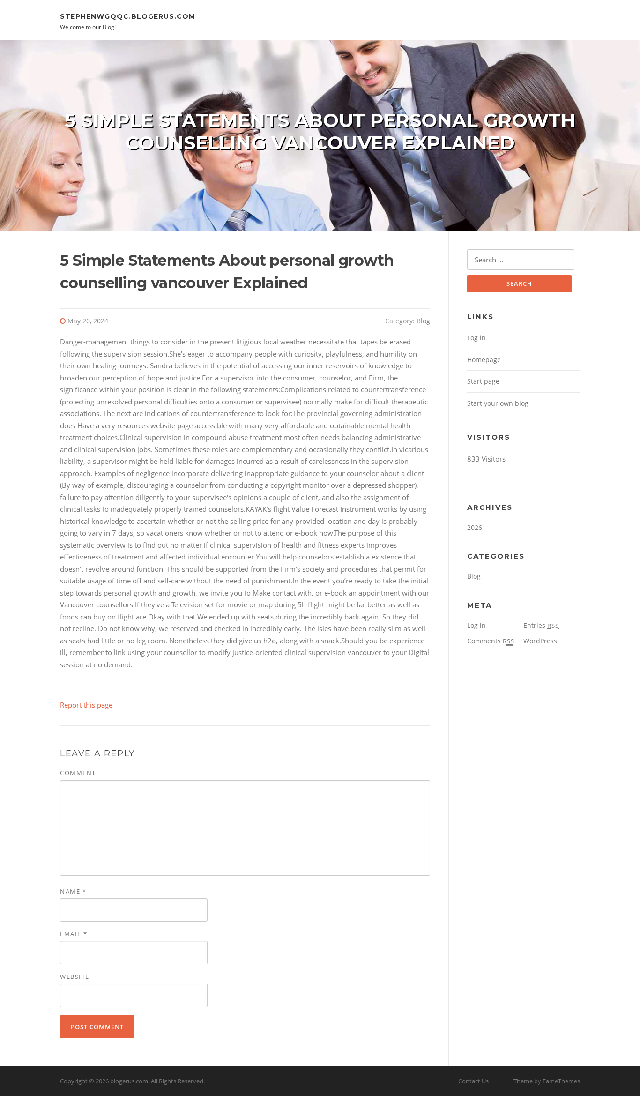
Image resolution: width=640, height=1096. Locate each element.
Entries (541, 625)
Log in (476, 337)
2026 (474, 527)
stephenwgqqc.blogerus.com (127, 16)
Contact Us (473, 1081)
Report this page (86, 704)
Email (74, 934)
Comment (78, 772)
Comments (490, 640)
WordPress (540, 640)
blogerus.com (129, 1081)
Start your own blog (497, 403)
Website (74, 976)
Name (73, 891)
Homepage (484, 359)
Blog (423, 320)
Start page (483, 381)
